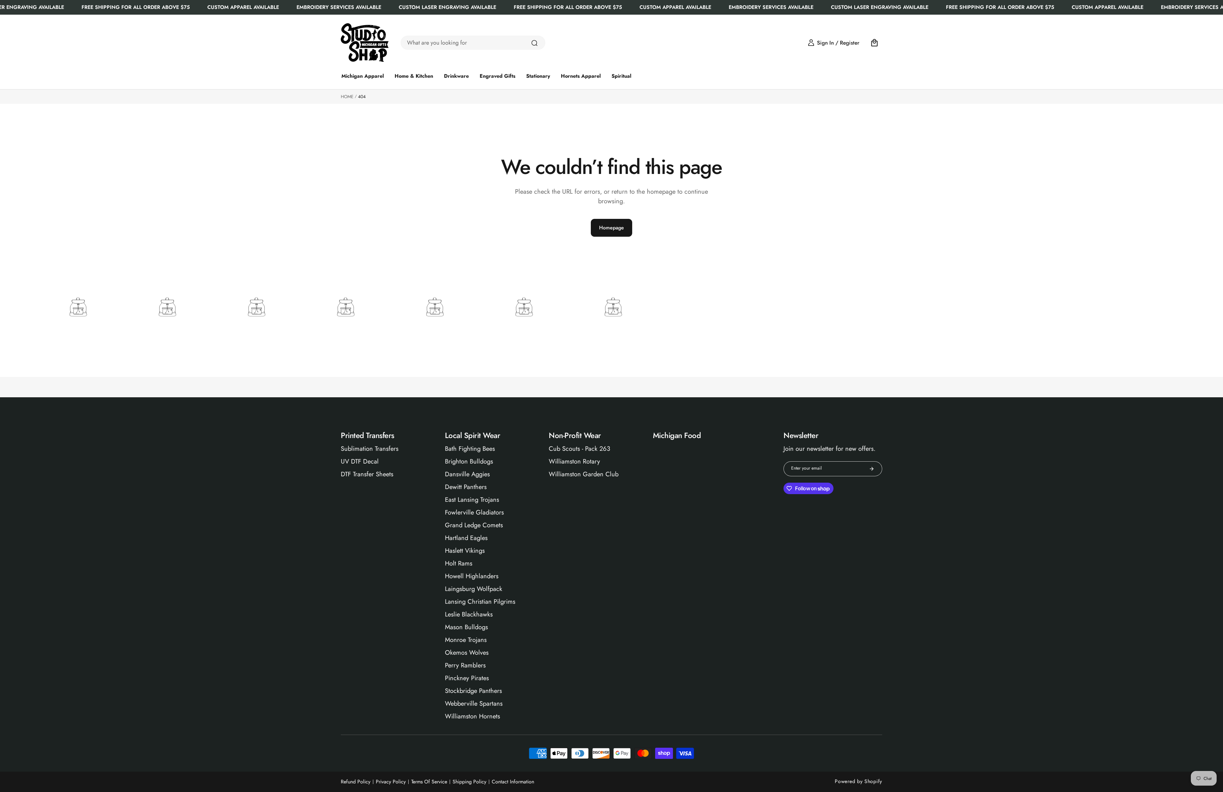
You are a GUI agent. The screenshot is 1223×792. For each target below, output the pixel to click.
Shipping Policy (469, 781)
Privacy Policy (391, 781)
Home (347, 96)
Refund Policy (355, 781)
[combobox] (473, 42)
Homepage (611, 227)
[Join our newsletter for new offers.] (872, 468)
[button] (874, 42)
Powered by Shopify (858, 781)
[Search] (534, 43)
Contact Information (513, 781)
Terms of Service (429, 781)
